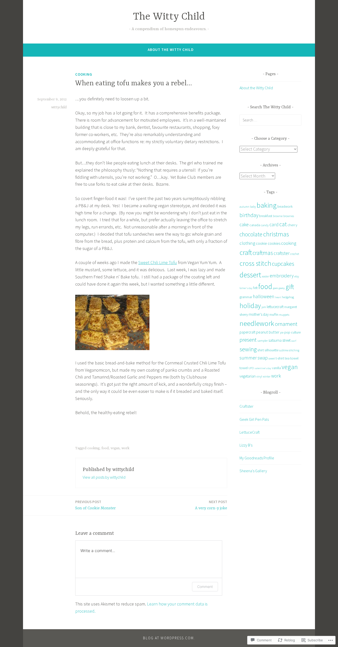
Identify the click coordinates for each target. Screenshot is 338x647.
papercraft (247, 332)
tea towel (291, 358)
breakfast (265, 216)
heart (278, 297)
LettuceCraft (250, 432)
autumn (244, 206)
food (105, 448)
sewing (248, 349)
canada (254, 225)
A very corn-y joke (211, 505)
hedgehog (288, 297)
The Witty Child (169, 17)
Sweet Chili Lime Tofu (157, 262)
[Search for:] (270, 119)
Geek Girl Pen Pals (254, 419)
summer (248, 358)
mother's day (259, 314)
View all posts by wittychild (104, 477)
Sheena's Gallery (253, 470)
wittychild (59, 107)
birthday (249, 215)
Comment (205, 586)
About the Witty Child (171, 49)
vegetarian (248, 376)
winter (266, 376)
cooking (83, 74)
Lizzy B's (246, 445)
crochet (294, 254)
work (125, 448)
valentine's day (263, 368)
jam (264, 307)
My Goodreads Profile (257, 457)
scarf (293, 340)
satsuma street (279, 340)
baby (253, 206)
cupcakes (283, 264)
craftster (282, 253)
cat (283, 224)
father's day (246, 288)
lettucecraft (275, 306)
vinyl (259, 376)
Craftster (246, 406)
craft (246, 252)
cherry (292, 225)
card (274, 224)
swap (263, 358)
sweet (271, 358)
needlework (257, 323)
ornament (286, 323)
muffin (273, 314)
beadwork (285, 206)
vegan (115, 448)
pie (282, 332)
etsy (296, 276)
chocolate (251, 234)
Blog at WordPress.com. (169, 638)
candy (265, 225)
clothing (247, 243)
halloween (263, 296)
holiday (250, 305)
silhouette (271, 350)
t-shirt (280, 358)
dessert (250, 274)
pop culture (292, 332)
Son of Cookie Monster (95, 505)
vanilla (276, 368)
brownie (278, 216)
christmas (276, 234)
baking (267, 205)
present (248, 339)
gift (290, 287)
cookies (274, 243)
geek (275, 288)
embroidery (282, 275)
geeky (282, 288)
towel (244, 367)
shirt (260, 350)
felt (255, 288)
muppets (284, 314)
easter (265, 276)
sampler (262, 340)
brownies (288, 216)
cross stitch (255, 263)
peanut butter (267, 332)
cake (244, 224)
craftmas (263, 253)
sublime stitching (289, 350)
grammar (246, 297)
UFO (251, 368)
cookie (261, 243)
